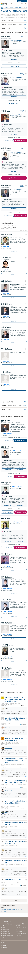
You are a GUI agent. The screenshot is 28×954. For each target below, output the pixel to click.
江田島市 (13, 909)
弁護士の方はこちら (22, 1)
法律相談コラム (6, 929)
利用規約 (18, 925)
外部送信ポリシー (20, 931)
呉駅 (4, 248)
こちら (10, 228)
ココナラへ (4, 1)
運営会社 (5, 945)
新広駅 (4, 362)
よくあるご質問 (6, 933)
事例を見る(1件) (7, 469)
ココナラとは (6, 931)
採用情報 (5, 947)
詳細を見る (14, 251)
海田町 (8, 566)
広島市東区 (9, 588)
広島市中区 (9, 433)
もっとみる (14, 900)
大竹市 (4, 909)
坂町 (5, 911)
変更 (25, 20)
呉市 (13, 40)
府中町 (17, 909)
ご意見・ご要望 (20, 924)
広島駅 (4, 590)
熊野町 (2, 911)
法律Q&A (5, 927)
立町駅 (4, 435)
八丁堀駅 (5, 658)
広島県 (4, 246)
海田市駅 (5, 567)
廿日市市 (9, 909)
